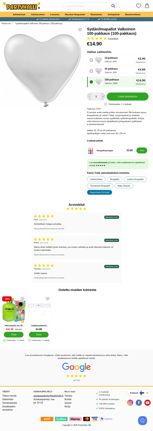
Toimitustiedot (9, 403)
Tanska (68, 395)
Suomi (68, 403)
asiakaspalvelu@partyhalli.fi (45, 395)
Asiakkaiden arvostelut (8, 408)
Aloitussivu (6, 23)
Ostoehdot (7, 399)
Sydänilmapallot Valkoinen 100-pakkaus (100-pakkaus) (38, 23)
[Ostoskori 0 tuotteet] (147, 6)
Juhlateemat (19, 14)
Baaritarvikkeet (132, 14)
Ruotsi (68, 399)
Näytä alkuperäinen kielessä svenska (49, 229)
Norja (67, 406)
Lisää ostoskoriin (127, 96)
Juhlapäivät (114, 14)
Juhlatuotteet (38, 14)
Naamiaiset (96, 14)
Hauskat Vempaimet (75, 14)
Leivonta (54, 14)
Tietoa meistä (9, 395)
